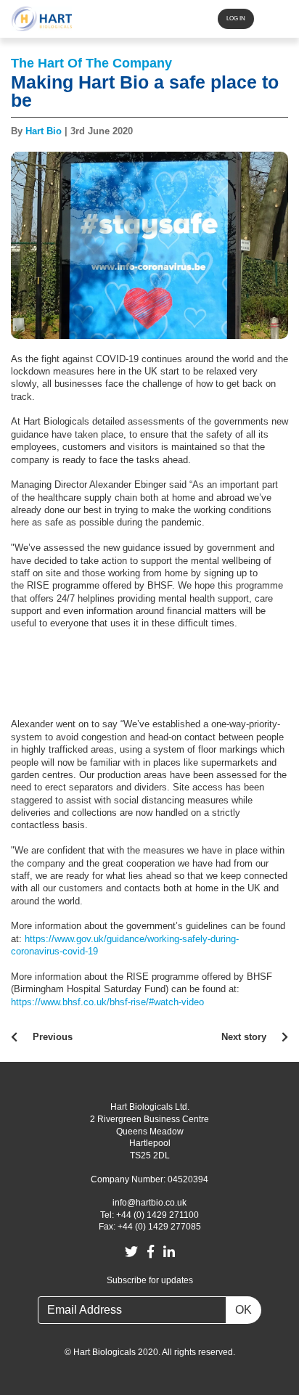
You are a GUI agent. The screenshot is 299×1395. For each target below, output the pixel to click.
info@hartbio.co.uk (149, 1203)
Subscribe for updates (150, 1280)
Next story (243, 1037)
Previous (53, 1037)
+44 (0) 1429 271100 (157, 1215)
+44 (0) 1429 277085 (159, 1227)
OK (243, 1310)
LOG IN (235, 18)
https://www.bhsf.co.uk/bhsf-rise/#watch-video (107, 1002)
